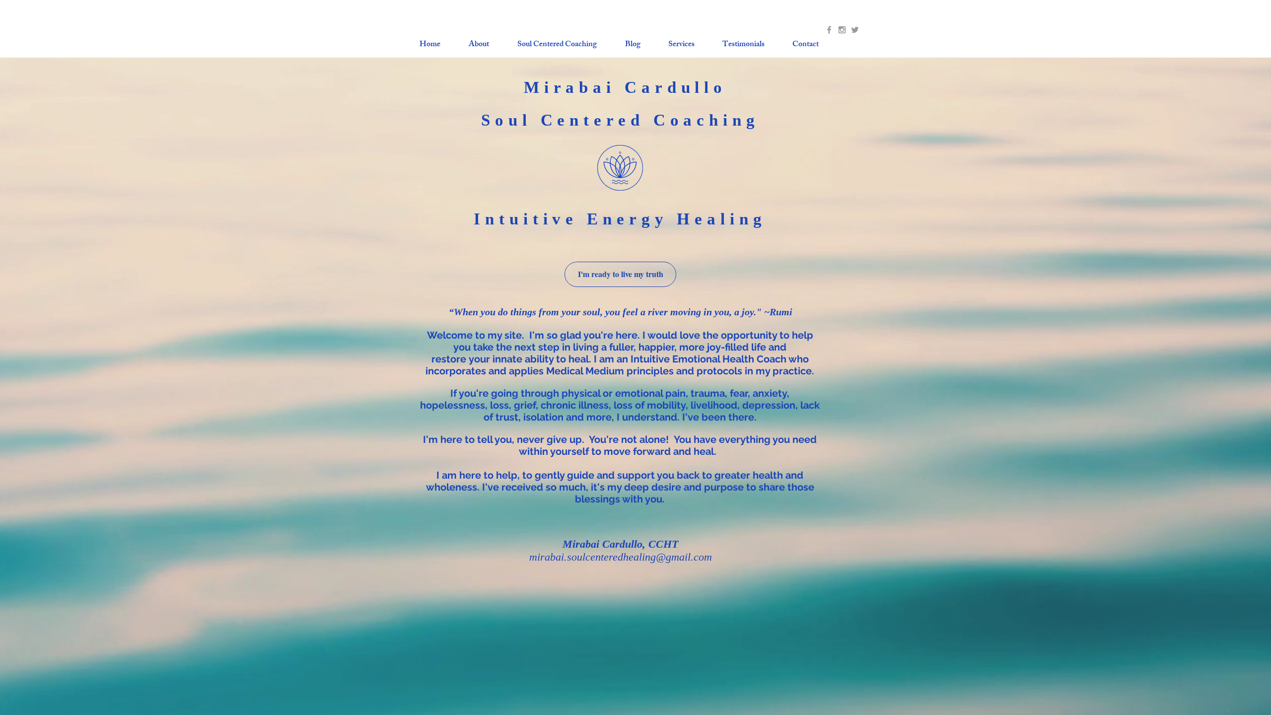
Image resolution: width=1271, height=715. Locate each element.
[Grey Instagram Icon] (842, 30)
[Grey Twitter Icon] (855, 30)
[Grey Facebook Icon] (829, 30)
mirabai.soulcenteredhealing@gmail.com (620, 557)
